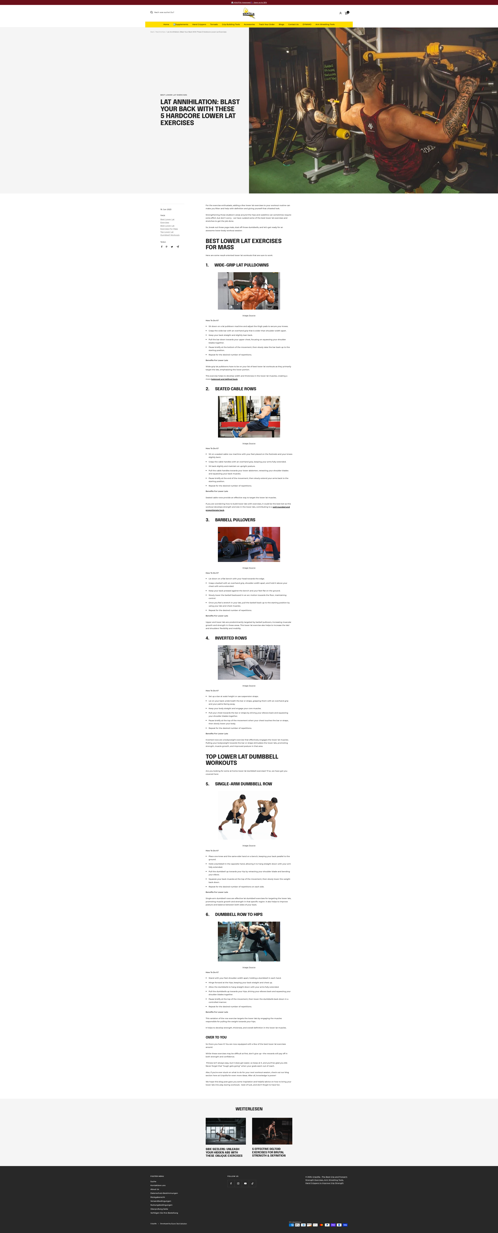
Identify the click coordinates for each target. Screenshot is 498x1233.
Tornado (214, 24)
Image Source (249, 315)
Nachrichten (160, 32)
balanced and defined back (224, 379)
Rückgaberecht (157, 1197)
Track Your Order (267, 24)
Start (152, 32)
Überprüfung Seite (159, 1209)
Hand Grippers (199, 24)
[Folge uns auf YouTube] (245, 1183)
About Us (154, 1189)
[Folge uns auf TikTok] (252, 1183)
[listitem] (161, 247)
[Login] (340, 13)
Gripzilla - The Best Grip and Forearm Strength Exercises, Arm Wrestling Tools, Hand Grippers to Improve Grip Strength (326, 1180)
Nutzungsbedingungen (161, 1205)
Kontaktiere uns (157, 1185)
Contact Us (293, 24)
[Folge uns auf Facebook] (231, 1183)
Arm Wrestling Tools (325, 24)
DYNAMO (307, 24)
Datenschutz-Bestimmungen (164, 1193)
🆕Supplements (180, 24)
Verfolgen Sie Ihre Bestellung (164, 1213)
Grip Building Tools (231, 24)
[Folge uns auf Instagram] (238, 1183)
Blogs (281, 24)
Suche (153, 1181)
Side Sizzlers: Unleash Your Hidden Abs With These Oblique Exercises (224, 1152)
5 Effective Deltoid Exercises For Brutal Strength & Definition (269, 1152)
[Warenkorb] (346, 13)
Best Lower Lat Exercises (173, 95)
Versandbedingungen (160, 1201)
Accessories (249, 24)
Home (166, 24)
